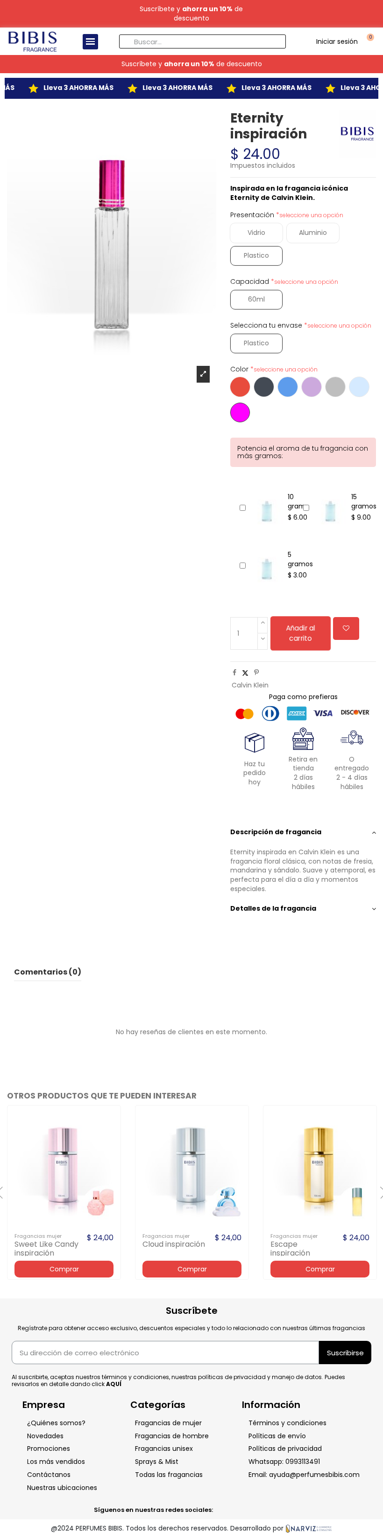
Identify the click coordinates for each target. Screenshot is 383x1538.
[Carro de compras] (369, 41)
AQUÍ (113, 1384)
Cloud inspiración (173, 1244)
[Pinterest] (256, 672)
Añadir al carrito (300, 633)
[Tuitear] (245, 672)
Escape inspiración (290, 1248)
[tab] (303, 832)
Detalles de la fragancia (273, 908)
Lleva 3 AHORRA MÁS (69, 87)
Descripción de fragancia (275, 832)
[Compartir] (234, 672)
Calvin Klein (250, 685)
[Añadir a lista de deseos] (346, 628)
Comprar (64, 1269)
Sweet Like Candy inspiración (46, 1248)
